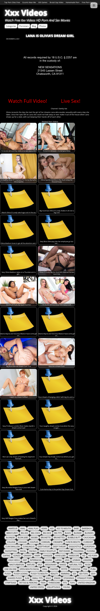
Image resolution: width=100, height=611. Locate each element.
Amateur (12, 528)
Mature (31, 564)
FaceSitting (11, 551)
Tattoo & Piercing (28, 582)
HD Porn (92, 555)
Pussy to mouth (39, 573)
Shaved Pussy (15, 578)
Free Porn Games (89, 2)
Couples (34, 542)
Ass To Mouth (64, 528)
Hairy (37, 555)
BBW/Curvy (12, 533)
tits (65, 582)
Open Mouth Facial (29, 569)
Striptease (10, 582)
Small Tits (37, 578)
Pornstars (24, 26)
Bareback (87, 528)
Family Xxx (63, 108)
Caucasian (89, 537)
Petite (64, 569)
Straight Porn (84, 578)
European (89, 546)
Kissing (48, 560)
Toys (72, 582)
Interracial (36, 560)
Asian (44, 528)
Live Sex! (70, 101)
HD (83, 555)
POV (85, 569)
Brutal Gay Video (56, 2)
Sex (74, 573)
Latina (58, 560)
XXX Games (42, 2)
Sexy (93, 573)
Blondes (89, 533)
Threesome (54, 582)
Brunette (46, 537)
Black (68, 533)
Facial (23, 551)
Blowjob (10, 537)
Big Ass (24, 533)
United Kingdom (86, 582)
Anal (22, 528)
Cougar (23, 542)
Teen (43, 582)
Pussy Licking (21, 573)
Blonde (78, 533)
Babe (76, 528)
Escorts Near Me (29, 2)
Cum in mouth (73, 542)
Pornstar (75, 569)
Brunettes (59, 537)
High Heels (14, 560)
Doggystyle (75, 546)
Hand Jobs (60, 555)
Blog (34, 26)
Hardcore (74, 555)
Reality (54, 573)
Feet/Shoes (64, 551)
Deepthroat (44, 546)
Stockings (69, 578)
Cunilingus (29, 546)
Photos (42, 26)
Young (66, 587)
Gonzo (16, 555)
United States (37, 587)
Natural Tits (75, 564)
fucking (91, 551)
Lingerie (87, 560)
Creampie (58, 542)
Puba (93, 569)
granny (27, 555)
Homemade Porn (72, 2)
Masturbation (16, 564)
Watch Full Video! (27, 101)
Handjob (47, 555)
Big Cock (35, 533)
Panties (54, 569)
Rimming (65, 573)
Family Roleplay (48, 551)
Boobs (34, 537)
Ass (52, 528)
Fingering (78, 551)
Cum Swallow (12, 546)
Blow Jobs (23, 537)
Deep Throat (59, 546)
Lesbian (76, 560)
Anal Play (33, 528)
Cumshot (88, 542)
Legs (67, 560)
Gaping (6, 555)
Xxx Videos (26, 12)
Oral (44, 569)
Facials (32, 551)
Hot (25, 560)
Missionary (50, 564)
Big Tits (58, 533)
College (11, 542)
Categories (11, 26)
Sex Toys (83, 573)
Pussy (8, 573)
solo (48, 578)
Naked (63, 564)
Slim (27, 578)
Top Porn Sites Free (12, 2)
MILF (40, 564)
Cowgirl (45, 542)
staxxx (57, 578)
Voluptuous (53, 587)
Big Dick (47, 533)
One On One (10, 569)
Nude (88, 564)
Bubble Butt (74, 537)
